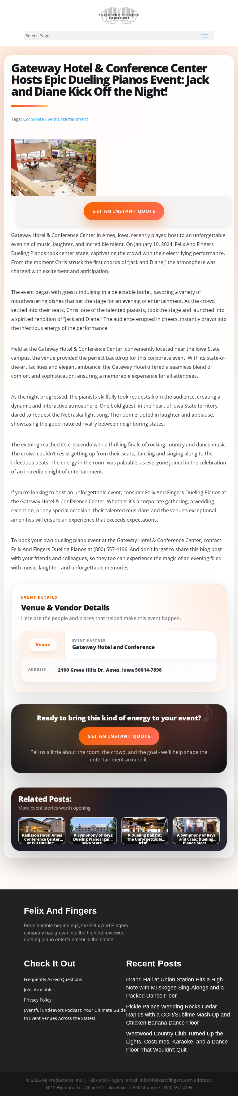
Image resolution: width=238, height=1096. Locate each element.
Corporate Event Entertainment (55, 119)
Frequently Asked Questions (53, 979)
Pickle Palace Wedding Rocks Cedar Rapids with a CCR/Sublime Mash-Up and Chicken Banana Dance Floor (178, 1014)
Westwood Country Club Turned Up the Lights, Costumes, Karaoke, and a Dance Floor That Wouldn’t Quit (177, 1041)
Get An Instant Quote (123, 211)
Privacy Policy (37, 1000)
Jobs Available (38, 990)
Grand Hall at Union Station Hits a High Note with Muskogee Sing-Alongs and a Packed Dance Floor (175, 987)
